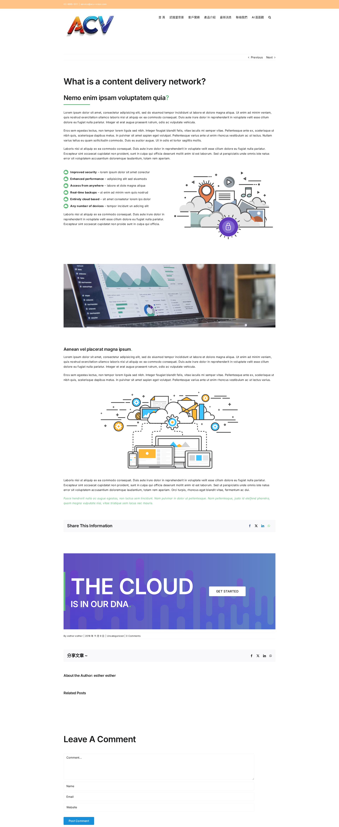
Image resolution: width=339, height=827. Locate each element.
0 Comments (133, 635)
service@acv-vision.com (94, 4)
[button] (269, 17)
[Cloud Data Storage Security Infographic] (223, 169)
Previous (257, 57)
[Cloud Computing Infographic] (169, 390)
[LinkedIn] (263, 526)
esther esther (75, 635)
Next (269, 57)
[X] (256, 526)
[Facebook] (250, 526)
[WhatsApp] (269, 526)
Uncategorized (115, 635)
